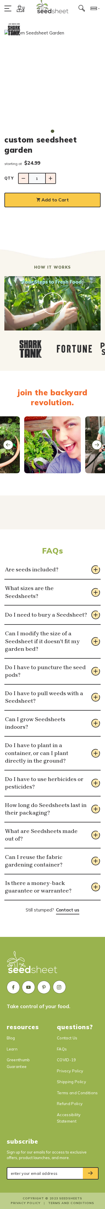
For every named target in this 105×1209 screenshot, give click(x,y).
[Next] (97, 445)
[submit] (91, 1173)
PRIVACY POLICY (25, 1203)
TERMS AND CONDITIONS (71, 1203)
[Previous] (8, 445)
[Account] (20, 8)
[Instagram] (59, 987)
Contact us (67, 910)
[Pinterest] (43, 987)
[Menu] (9, 8)
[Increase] (50, 178)
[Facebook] (13, 987)
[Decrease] (23, 178)
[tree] (52, 349)
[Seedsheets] (32, 965)
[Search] (82, 8)
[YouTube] (28, 987)
